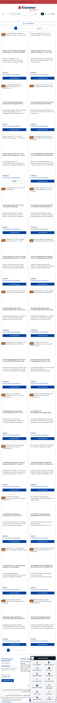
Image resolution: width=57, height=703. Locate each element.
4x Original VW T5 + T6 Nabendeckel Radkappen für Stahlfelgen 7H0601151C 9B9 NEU (14, 566)
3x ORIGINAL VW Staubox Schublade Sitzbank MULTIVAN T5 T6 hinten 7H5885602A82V (14, 463)
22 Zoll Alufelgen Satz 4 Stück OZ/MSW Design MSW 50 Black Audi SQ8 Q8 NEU (42, 308)
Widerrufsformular (25, 671)
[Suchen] (35, 14)
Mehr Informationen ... (7, 701)
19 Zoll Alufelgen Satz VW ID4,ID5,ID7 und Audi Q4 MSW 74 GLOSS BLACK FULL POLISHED (42, 154)
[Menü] (3, 14)
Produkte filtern (29, 23)
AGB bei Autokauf (25, 661)
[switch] (37, 663)
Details (14, 181)
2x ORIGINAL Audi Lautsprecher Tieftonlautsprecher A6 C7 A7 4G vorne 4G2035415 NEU (13, 411)
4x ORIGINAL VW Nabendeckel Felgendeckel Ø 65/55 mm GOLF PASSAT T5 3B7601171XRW (40, 514)
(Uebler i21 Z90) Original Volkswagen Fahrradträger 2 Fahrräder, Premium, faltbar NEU (14, 51)
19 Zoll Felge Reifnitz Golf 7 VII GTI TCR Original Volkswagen (13, 205)
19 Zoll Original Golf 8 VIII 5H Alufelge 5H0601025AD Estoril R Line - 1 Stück (14, 257)
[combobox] (21, 14)
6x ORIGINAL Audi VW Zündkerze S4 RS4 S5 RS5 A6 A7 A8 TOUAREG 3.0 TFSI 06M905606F (42, 566)
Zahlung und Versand (26, 667)
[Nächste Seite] (29, 28)
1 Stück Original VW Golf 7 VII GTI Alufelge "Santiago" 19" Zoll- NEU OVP (41, 51)
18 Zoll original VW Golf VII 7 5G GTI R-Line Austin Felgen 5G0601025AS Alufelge (42, 102)
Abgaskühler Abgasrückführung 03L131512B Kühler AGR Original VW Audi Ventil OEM (14, 617)
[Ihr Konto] (45, 14)
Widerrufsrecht (24, 669)
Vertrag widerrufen (7, 680)
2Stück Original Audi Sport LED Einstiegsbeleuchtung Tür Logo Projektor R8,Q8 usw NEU (40, 360)
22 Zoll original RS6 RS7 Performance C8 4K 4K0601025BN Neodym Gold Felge (14, 360)
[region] (28, 2)
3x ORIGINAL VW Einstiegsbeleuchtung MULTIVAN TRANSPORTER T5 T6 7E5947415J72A (42, 411)
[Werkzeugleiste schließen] (32, 658)
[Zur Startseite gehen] (28, 8)
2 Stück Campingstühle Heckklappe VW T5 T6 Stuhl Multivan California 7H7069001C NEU (42, 257)
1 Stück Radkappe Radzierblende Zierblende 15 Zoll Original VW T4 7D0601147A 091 (13, 102)
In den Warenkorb (14, 78)
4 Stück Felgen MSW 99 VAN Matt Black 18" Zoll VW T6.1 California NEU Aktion (42, 463)
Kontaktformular (5, 676)
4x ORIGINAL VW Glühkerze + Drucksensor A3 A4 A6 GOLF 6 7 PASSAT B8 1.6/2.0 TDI (12, 514)
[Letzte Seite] (32, 28)
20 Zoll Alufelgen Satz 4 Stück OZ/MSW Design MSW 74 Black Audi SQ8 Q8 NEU (14, 308)
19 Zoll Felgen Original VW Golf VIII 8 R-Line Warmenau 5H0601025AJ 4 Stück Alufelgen (42, 205)
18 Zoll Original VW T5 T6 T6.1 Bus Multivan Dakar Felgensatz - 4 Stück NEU (14, 154)
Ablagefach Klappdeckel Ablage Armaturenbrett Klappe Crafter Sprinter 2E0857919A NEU (41, 617)
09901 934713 (5, 666)
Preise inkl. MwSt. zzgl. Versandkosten (11, 74)
